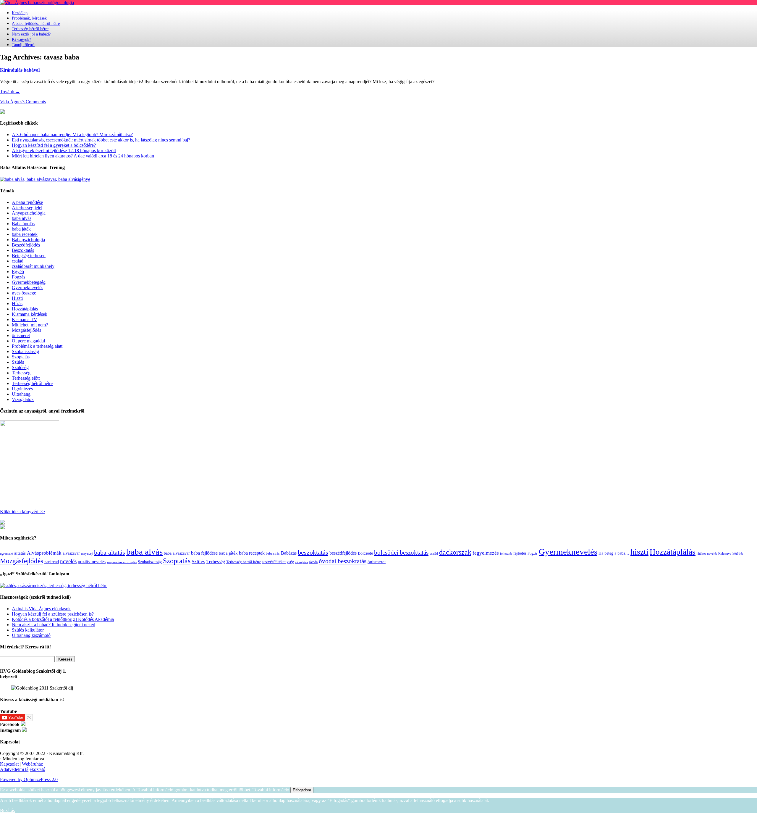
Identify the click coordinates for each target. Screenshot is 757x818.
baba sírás (273, 553)
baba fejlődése (204, 553)
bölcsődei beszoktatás (401, 552)
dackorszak (455, 552)
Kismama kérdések (29, 314)
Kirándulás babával (20, 70)
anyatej (87, 553)
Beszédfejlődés (26, 244)
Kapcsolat (9, 764)
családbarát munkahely (33, 266)
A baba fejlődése (27, 202)
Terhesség (21, 372)
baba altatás (109, 552)
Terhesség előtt (26, 378)
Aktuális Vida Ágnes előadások (41, 608)
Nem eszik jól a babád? (31, 34)
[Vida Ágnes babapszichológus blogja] (37, 2)
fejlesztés (506, 553)
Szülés (18, 362)
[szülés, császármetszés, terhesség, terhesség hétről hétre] (53, 585)
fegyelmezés (486, 553)
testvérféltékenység (278, 562)
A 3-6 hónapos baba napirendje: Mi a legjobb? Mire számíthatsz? (72, 134)
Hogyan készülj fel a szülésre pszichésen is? (53, 613)
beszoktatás (313, 552)
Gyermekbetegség (29, 282)
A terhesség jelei (27, 207)
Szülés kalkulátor (28, 629)
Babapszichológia (28, 239)
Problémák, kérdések (29, 18)
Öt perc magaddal (28, 340)
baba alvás (21, 218)
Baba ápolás (23, 223)
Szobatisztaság (25, 351)
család (17, 260)
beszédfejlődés (343, 553)
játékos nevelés (707, 553)
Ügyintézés (22, 388)
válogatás (301, 562)
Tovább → (10, 91)
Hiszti (17, 298)
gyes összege (24, 292)
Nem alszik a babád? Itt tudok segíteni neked (53, 624)
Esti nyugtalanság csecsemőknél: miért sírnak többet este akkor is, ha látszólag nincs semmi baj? (101, 139)
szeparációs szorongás (122, 562)
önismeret (21, 335)
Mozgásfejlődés (26, 330)
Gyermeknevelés (27, 287)
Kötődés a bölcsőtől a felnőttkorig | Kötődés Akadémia (63, 619)
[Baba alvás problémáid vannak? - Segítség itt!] (45, 179)
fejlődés (519, 553)
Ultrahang (21, 394)
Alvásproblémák (44, 553)
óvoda (313, 562)
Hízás (17, 303)
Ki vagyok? (21, 39)
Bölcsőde (365, 553)
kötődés (737, 553)
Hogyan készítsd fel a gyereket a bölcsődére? (54, 145)
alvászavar (71, 553)
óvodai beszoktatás (342, 561)
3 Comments (34, 101)
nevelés (68, 561)
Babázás (289, 552)
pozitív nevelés (92, 561)
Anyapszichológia (29, 212)
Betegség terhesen (29, 255)
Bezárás (7, 810)
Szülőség (20, 367)
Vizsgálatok (23, 399)
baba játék (21, 228)
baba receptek (25, 234)
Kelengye (724, 553)
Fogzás (18, 276)
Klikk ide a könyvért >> (22, 511)
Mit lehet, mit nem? (30, 324)
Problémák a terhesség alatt (37, 346)
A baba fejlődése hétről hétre (36, 23)
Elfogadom (302, 790)
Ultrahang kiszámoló (31, 635)
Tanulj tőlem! (23, 45)
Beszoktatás (23, 250)
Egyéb (18, 271)
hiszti (639, 551)
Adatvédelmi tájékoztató (22, 769)
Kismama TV (24, 319)
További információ (271, 789)
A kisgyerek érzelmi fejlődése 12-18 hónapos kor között (64, 150)
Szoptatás (21, 356)
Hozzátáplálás (25, 308)
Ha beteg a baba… (614, 553)
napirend (51, 561)
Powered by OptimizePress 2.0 (29, 779)
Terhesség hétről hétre (30, 29)
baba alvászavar (177, 553)
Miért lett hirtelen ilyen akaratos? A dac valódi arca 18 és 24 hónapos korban (83, 155)
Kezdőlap (20, 13)
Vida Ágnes (11, 101)
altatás (20, 552)
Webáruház (32, 764)
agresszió (6, 553)
